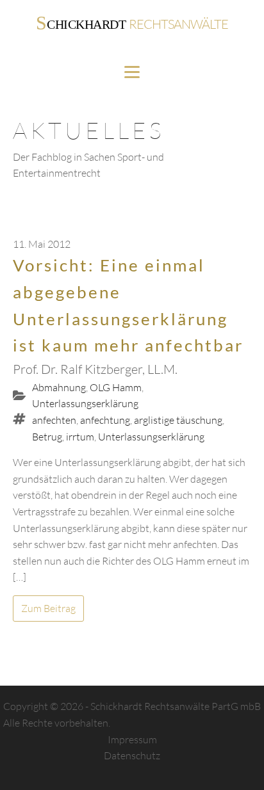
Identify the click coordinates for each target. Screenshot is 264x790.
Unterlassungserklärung (85, 403)
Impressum (132, 739)
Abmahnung (59, 387)
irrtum (80, 436)
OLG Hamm (116, 387)
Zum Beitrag (48, 608)
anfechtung (105, 420)
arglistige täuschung (178, 420)
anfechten (54, 420)
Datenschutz (132, 755)
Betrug (47, 436)
